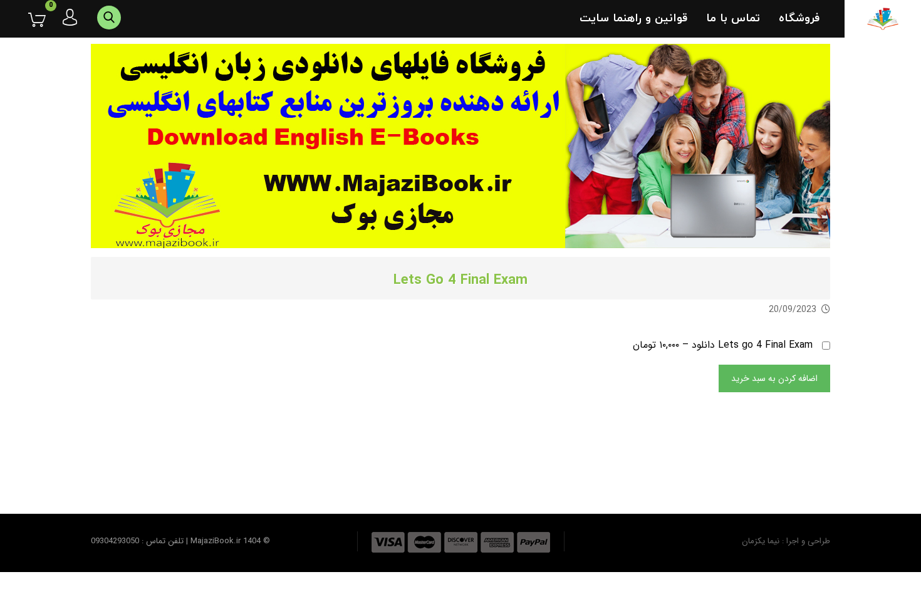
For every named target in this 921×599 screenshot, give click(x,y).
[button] (27, 19)
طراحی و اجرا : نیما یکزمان (786, 541)
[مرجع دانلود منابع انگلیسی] (883, 19)
